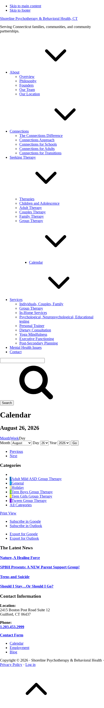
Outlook (26, 526)
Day (36, 443)
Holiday (18, 487)
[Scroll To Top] (36, 706)
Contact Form (11, 635)
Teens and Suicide (15, 577)
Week (14, 438)
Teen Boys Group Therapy (32, 492)
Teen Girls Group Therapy (32, 496)
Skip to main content (25, 6)
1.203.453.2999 (12, 627)
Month (5, 438)
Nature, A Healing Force (20, 558)
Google (25, 521)
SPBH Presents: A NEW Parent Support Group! (40, 567)
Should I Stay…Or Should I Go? (26, 586)
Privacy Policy (11, 665)
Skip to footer (20, 10)
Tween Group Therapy (29, 501)
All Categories (21, 505)
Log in (30, 665)
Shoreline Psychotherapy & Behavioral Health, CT (39, 18)
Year (53, 443)
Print (8, 513)
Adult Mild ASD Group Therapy (36, 479)
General (18, 483)
